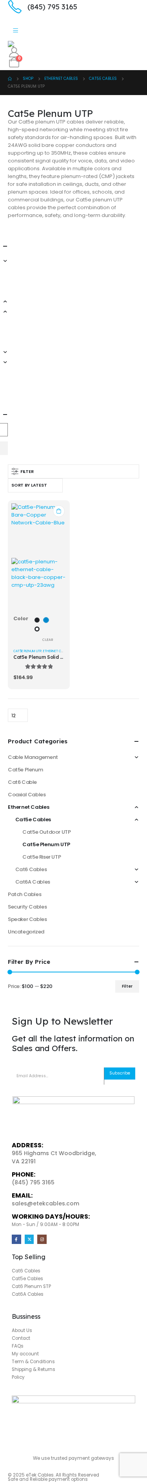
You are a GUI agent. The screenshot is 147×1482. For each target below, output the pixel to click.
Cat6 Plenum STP (31, 1286)
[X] (29, 1239)
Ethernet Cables (56, 651)
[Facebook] (16, 1239)
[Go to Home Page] (10, 79)
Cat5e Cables (33, 819)
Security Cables (27, 906)
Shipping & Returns (33, 1369)
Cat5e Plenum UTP (27, 651)
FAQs (18, 1346)
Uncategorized (26, 931)
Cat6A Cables (32, 882)
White (37, 629)
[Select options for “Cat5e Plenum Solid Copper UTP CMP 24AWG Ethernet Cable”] (59, 511)
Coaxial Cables (27, 794)
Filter (127, 986)
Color (20, 618)
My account (25, 1354)
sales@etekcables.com (45, 1203)
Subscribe (119, 1073)
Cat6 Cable (22, 782)
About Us (22, 1330)
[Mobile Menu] (15, 31)
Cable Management (33, 757)
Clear (47, 639)
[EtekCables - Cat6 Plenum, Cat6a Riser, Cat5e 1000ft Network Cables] (29, 44)
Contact (21, 1338)
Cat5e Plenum (25, 769)
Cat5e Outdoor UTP (46, 832)
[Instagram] (42, 1239)
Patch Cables (24, 894)
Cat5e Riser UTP (41, 857)
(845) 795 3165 (33, 1182)
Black (37, 620)
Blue (46, 620)
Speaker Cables (27, 919)
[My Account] (14, 52)
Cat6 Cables (31, 869)
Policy (18, 1377)
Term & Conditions (33, 1361)
